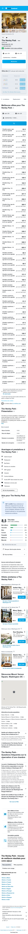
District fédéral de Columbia (6, 930)
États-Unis (13, 927)
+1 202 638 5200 (6, 46)
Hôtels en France (6, 884)
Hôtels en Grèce (6, 895)
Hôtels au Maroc (6, 877)
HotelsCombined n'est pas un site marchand (11, 912)
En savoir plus (7, 394)
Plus (2, 423)
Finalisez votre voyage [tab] (8, 868)
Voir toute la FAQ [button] (14, 801)
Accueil (7, 927)
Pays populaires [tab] (6, 864)
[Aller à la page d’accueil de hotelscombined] (11, 8)
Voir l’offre (21, 597)
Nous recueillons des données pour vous (12, 916)
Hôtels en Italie (6, 899)
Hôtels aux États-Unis (7, 886)
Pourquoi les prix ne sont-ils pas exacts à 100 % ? (13, 919)
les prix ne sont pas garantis (17, 907)
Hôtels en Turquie (6, 882)
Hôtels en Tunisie (6, 880)
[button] (2, 8)
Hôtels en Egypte (6, 888)
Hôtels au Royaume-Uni (8, 893)
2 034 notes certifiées (16, 48)
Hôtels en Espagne (7, 897)
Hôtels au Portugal (7, 891)
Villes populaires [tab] (18, 864)
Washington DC (20, 930)
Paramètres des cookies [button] (7, 400)
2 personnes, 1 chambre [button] (9, 57)
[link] (14, 601)
